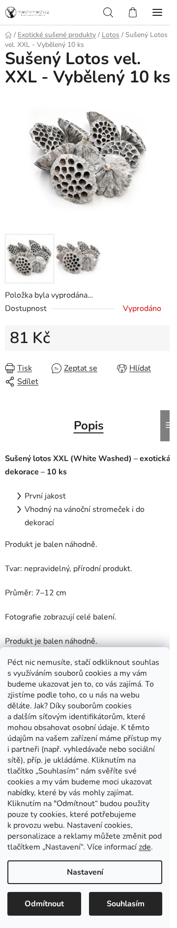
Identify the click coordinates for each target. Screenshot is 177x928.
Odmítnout (44, 903)
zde (145, 847)
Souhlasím (126, 903)
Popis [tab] (89, 425)
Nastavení (85, 872)
